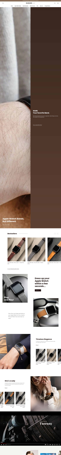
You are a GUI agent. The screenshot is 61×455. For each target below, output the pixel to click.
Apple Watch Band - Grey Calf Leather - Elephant (35, 262)
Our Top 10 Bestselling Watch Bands (13, 268)
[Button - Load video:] (30, 428)
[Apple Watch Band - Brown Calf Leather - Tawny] (9, 398)
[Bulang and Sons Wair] (30, 3)
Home (12, 5)
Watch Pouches (32, 5)
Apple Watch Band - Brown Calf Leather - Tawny (10, 406)
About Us (41, 5)
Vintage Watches (47, 5)
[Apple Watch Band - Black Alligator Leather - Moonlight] (40, 355)
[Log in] (54, 3)
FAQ (37, 5)
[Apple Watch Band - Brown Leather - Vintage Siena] (16, 249)
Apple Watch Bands (18, 5)
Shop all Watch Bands (6, 224)
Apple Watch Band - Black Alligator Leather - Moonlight (40, 363)
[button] (3, 3)
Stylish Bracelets (25, 5)
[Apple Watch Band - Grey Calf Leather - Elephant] (36, 249)
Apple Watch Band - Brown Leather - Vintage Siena (16, 262)
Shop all (6, 387)
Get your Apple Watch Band (37, 124)
